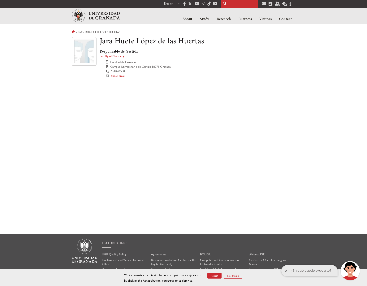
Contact (285, 19)
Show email (118, 76)
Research (224, 19)
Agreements (158, 254)
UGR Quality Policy (114, 254)
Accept (214, 275)
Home (74, 32)
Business (245, 19)
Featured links (114, 243)
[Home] (96, 16)
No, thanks (233, 275)
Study (204, 19)
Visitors (265, 19)
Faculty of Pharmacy (112, 56)
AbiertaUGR (257, 254)
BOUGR (205, 254)
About (187, 19)
